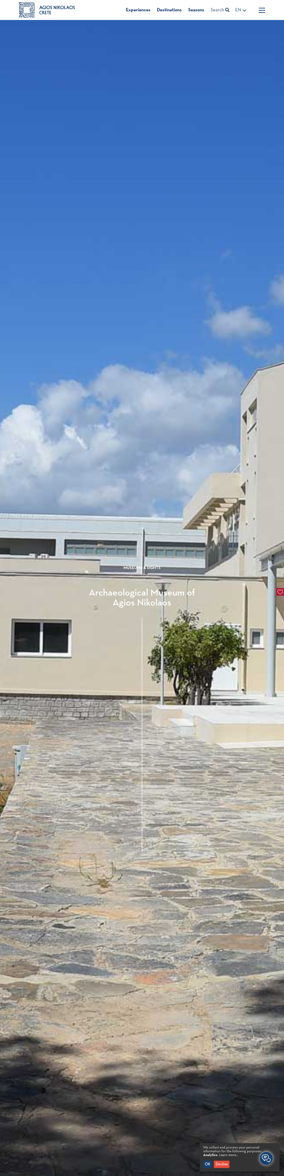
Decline (222, 1164)
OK (207, 1164)
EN (238, 10)
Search (218, 10)
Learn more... (228, 1155)
